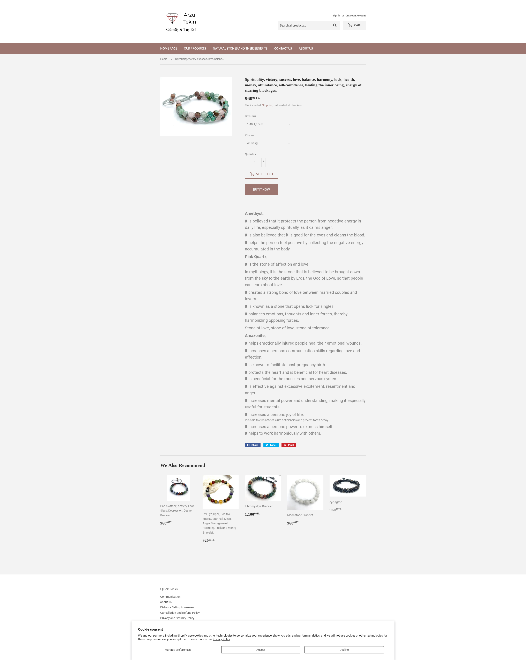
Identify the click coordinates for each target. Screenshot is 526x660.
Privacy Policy (221, 639)
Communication (170, 596)
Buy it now (261, 189)
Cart (358, 25)
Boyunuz (250, 116)
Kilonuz (249, 135)
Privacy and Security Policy (177, 618)
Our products (195, 48)
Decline (344, 649)
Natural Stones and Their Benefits (240, 48)
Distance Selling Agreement (177, 607)
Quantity (250, 154)
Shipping (267, 105)
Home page (168, 48)
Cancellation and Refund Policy (180, 612)
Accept (260, 649)
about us (306, 48)
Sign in (336, 15)
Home (163, 58)
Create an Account (356, 15)
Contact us (283, 48)
